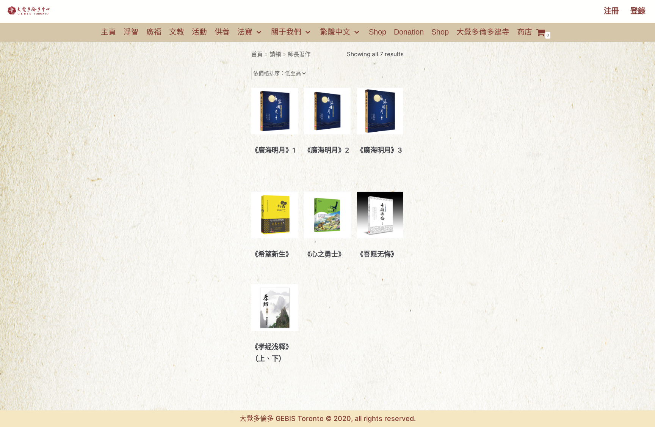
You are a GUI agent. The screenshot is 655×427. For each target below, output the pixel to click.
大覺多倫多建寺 (482, 32)
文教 (176, 32)
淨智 (131, 32)
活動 (199, 32)
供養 (222, 32)
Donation (409, 32)
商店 (524, 32)
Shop (377, 32)
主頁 (108, 32)
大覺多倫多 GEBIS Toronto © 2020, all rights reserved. (328, 418)
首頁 (257, 54)
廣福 (153, 32)
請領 (275, 54)
